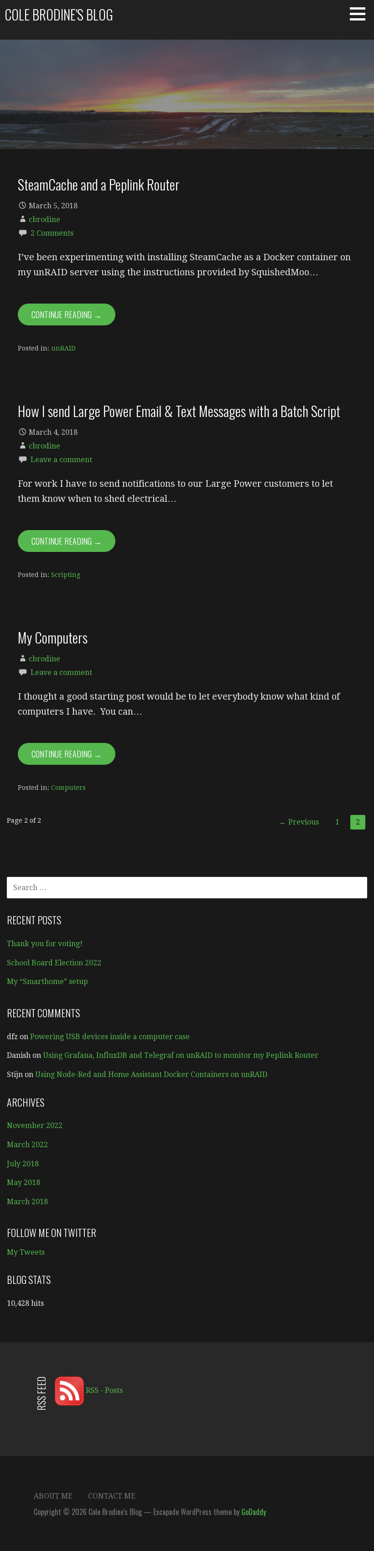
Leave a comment (61, 459)
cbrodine (44, 219)
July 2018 (23, 1163)
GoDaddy (253, 1511)
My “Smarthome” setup (47, 981)
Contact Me (111, 1496)
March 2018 (27, 1201)
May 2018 (23, 1182)
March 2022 (27, 1144)
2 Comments (52, 233)
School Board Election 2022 (54, 962)
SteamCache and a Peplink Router (99, 184)
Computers (68, 787)
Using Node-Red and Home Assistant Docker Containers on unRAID (151, 1074)
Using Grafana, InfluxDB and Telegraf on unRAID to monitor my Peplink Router (180, 1055)
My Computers (53, 637)
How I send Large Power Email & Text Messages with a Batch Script (179, 410)
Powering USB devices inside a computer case (110, 1036)
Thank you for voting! (45, 943)
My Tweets (26, 1252)
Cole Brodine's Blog (59, 14)
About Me (53, 1496)
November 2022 (34, 1125)
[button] (361, 14)
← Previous (299, 822)
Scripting (65, 574)
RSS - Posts (103, 1390)
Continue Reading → (66, 314)
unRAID (63, 348)
